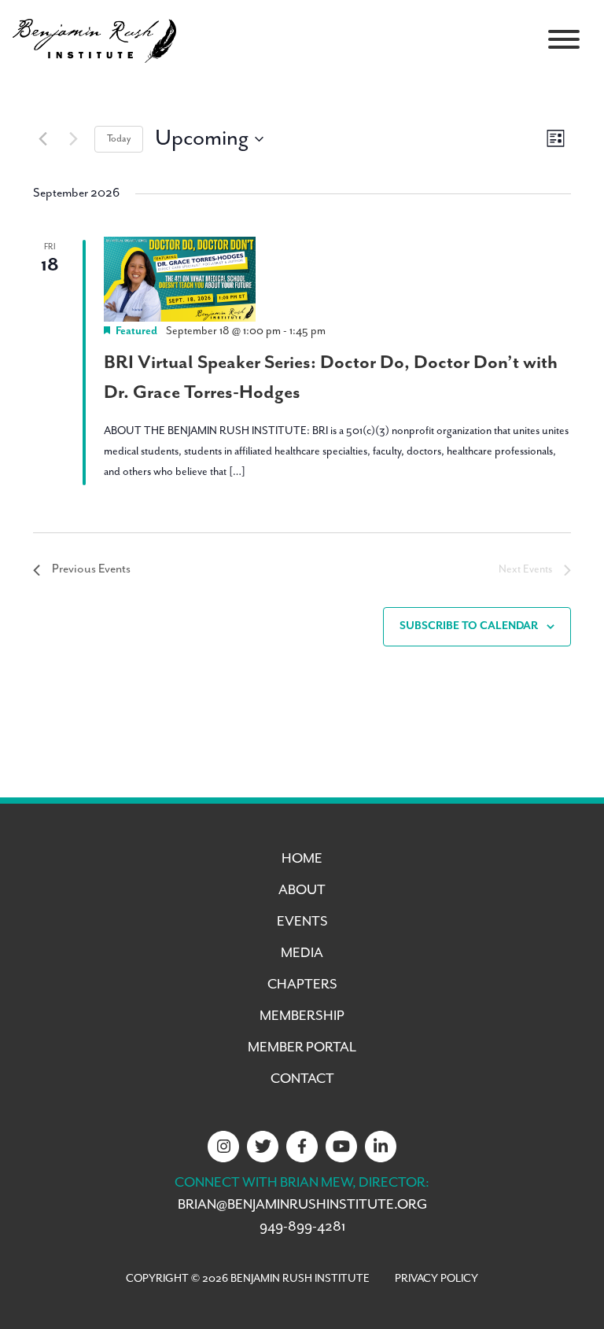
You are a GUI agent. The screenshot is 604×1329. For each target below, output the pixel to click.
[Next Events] (73, 139)
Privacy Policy (436, 1278)
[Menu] (563, 39)
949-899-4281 (302, 1227)
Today (119, 139)
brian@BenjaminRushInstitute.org (302, 1205)
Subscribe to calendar (469, 626)
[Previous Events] (42, 139)
